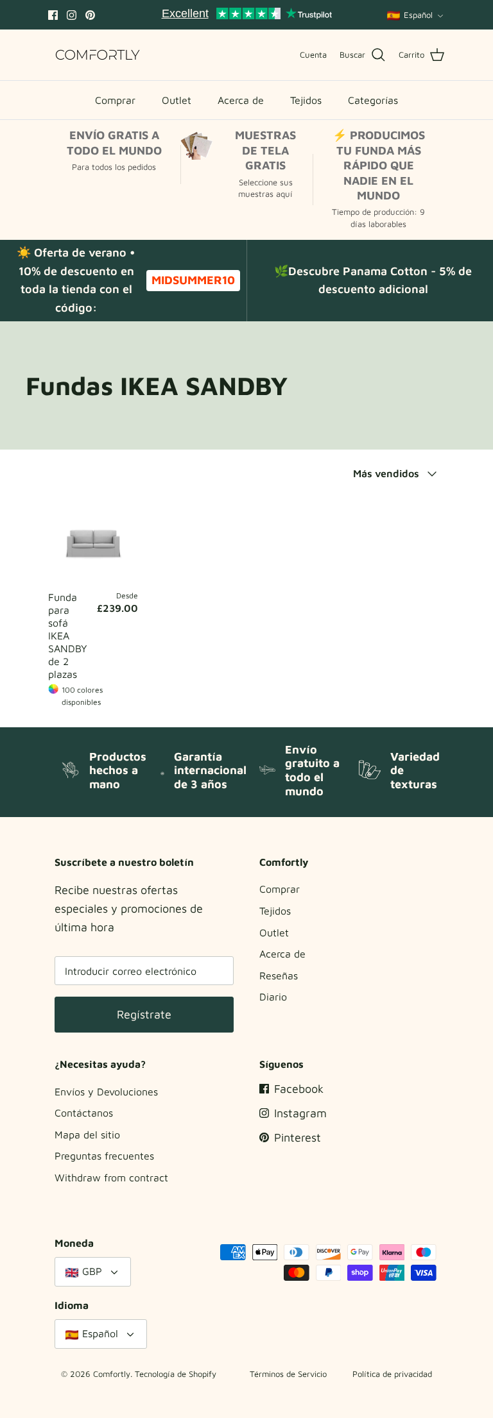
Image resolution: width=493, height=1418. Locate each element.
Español (418, 15)
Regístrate (144, 1014)
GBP (92, 1271)
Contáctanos (84, 1112)
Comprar (115, 100)
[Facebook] (53, 15)
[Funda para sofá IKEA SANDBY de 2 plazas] (93, 539)
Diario (273, 996)
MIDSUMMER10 (193, 280)
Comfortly (111, 1374)
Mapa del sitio (87, 1134)
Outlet (176, 100)
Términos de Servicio (288, 1374)
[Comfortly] (98, 54)
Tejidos (306, 100)
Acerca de (241, 100)
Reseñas (278, 975)
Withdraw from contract (111, 1177)
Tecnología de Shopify (175, 1374)
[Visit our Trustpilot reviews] (246, 14)
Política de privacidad (392, 1374)
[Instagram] (71, 15)
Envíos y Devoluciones (106, 1091)
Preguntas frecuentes (104, 1155)
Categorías (373, 100)
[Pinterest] (90, 15)
